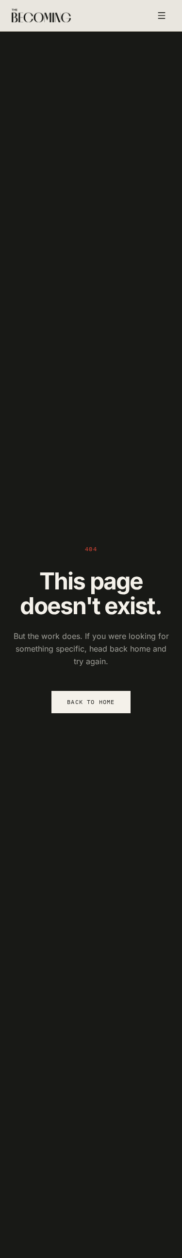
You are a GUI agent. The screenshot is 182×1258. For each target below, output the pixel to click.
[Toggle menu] (161, 15)
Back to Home (91, 701)
